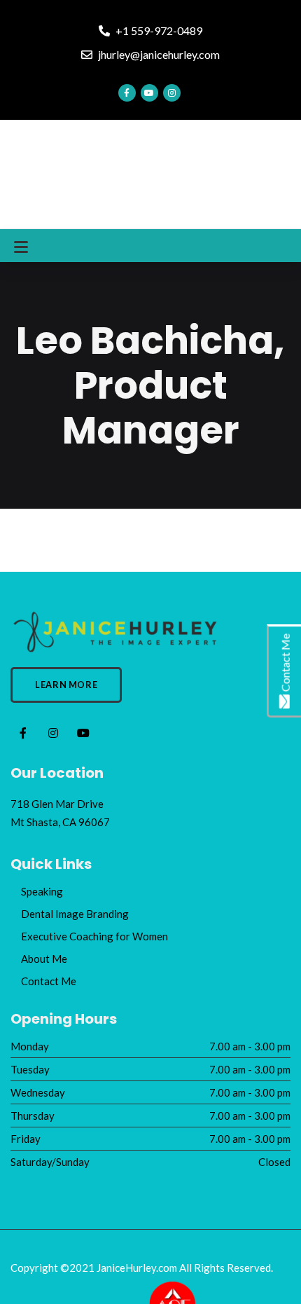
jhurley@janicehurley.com (158, 54)
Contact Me (48, 981)
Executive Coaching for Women (94, 936)
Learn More (66, 684)
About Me (44, 958)
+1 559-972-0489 (157, 30)
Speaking (42, 891)
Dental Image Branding (75, 913)
